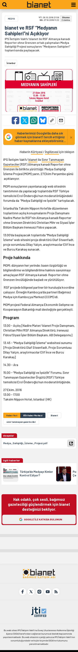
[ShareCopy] (52, 120)
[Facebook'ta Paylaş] (15, 120)
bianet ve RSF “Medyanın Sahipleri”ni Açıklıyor (31, 30)
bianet (32, 159)
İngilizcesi (52, 152)
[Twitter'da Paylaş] (24, 120)
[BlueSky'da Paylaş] (43, 120)
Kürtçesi (37, 152)
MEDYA (11, 18)
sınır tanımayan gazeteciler (21, 421)
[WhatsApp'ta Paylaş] (33, 120)
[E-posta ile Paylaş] (61, 120)
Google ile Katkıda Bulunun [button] (43, 519)
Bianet (54, 415)
